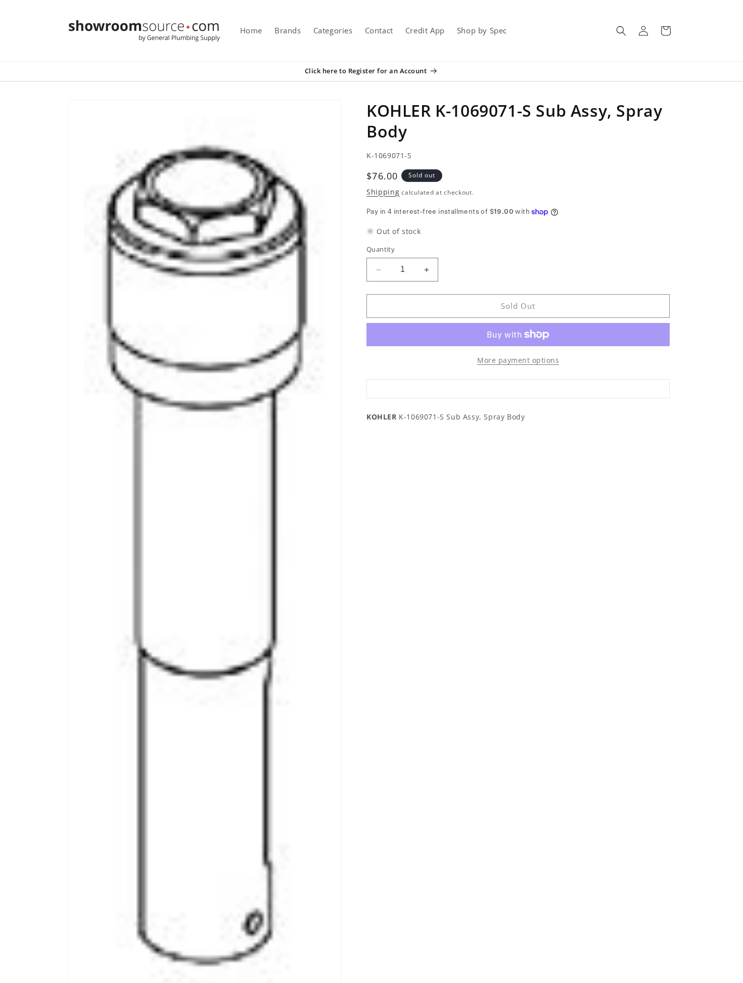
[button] (621, 31)
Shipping (383, 192)
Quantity (380, 249)
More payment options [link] (518, 360)
